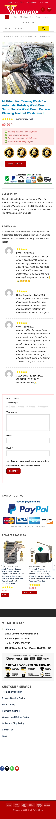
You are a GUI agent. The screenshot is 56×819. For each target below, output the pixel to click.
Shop (22, 2)
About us (10, 629)
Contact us (7, 729)
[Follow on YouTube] (17, 768)
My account (43, 2)
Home (10, 2)
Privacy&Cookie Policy (13, 698)
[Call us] (12, 768)
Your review (12, 412)
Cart (27, 2)
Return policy (8, 704)
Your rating (12, 402)
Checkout (24, 17)
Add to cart (16, 164)
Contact (34, 2)
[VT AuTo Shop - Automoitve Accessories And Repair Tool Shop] (22, 9)
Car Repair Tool (28, 22)
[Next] (54, 570)
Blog (16, 2)
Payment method (11, 711)
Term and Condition (12, 692)
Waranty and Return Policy (15, 717)
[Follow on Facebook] (2, 768)
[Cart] (49, 9)
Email (9, 448)
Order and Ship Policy (13, 723)
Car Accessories (41, 17)
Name (9, 435)
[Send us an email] (7, 768)
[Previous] (2, 570)
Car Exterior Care (43, 36)
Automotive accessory (22, 36)
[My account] (43, 9)
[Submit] (43, 28)
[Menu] (7, 17)
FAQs (4, 736)
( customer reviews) (23, 119)
